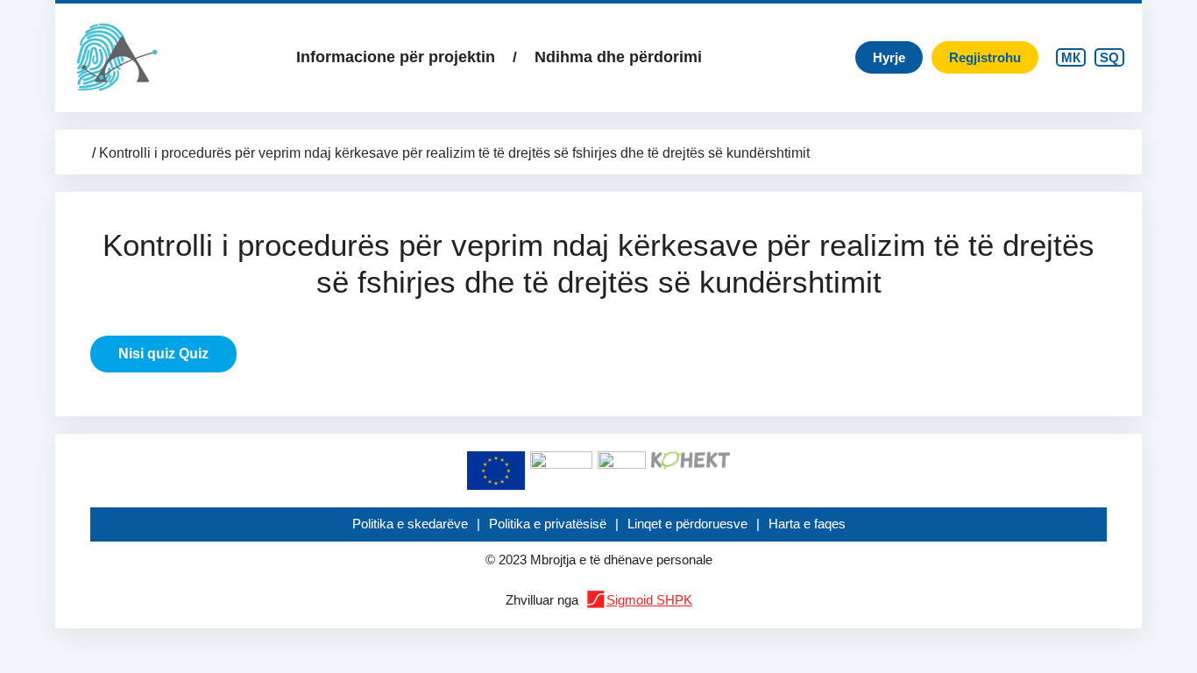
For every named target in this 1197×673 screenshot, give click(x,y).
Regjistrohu (985, 57)
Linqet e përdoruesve (687, 523)
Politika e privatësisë (547, 523)
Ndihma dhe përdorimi (618, 57)
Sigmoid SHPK (649, 599)
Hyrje (889, 57)
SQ (1109, 57)
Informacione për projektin (395, 57)
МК (1070, 57)
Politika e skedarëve (410, 523)
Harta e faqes (807, 523)
